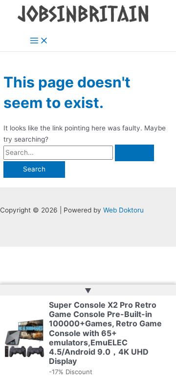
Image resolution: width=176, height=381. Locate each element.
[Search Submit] (134, 153)
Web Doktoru (123, 210)
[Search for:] (78, 152)
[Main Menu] (39, 41)
